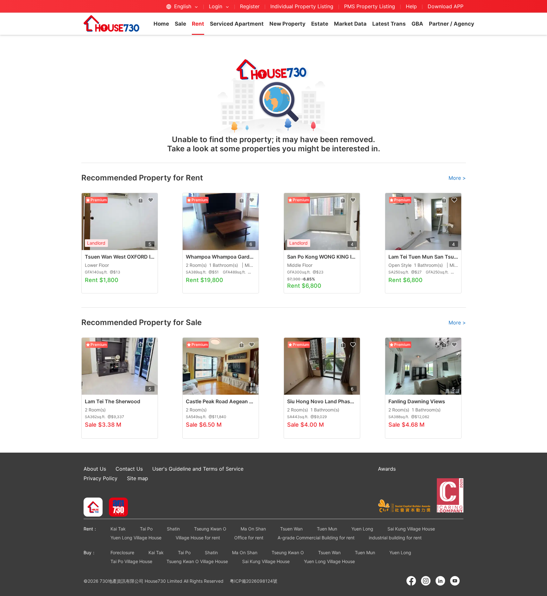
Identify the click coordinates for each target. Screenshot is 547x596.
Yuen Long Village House (135, 537)
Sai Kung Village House (411, 528)
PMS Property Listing (369, 6)
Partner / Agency (451, 24)
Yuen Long (362, 528)
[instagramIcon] (426, 581)
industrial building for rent (395, 537)
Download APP (445, 6)
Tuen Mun (327, 528)
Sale (180, 24)
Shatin (173, 528)
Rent (198, 24)
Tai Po (146, 528)
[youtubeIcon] (455, 581)
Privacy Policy (100, 478)
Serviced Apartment (237, 24)
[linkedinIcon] (440, 581)
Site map (137, 478)
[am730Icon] (116, 508)
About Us (95, 469)
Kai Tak (118, 528)
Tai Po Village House (131, 561)
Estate (319, 24)
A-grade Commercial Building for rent (316, 537)
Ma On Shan (253, 528)
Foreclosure (122, 552)
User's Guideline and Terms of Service (197, 469)
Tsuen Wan (291, 528)
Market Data (350, 24)
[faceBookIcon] (411, 581)
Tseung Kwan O (210, 528)
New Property (287, 24)
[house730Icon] (93, 508)
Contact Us (129, 469)
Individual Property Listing (301, 6)
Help (412, 6)
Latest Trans (389, 24)
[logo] (111, 23)
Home (161, 24)
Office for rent (248, 537)
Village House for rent (198, 537)
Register (250, 6)
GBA (417, 24)
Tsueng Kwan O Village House (197, 561)
